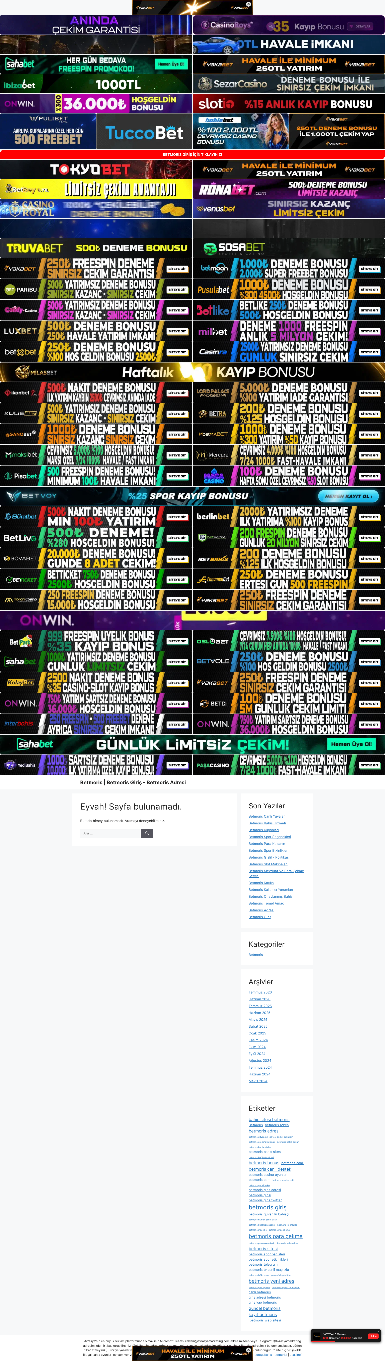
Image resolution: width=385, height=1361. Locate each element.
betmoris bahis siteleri (260, 1147)
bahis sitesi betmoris (269, 1119)
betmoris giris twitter (265, 1200)
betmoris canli (292, 1163)
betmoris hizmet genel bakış (263, 1219)
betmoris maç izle (258, 1230)
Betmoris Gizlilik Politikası (269, 857)
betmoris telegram (263, 1264)
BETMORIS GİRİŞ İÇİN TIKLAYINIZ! (192, 154)
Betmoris (256, 955)
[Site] (96, 268)
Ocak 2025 (257, 1033)
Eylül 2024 (257, 1054)
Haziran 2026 (260, 999)
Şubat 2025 (258, 1026)
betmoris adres (277, 1125)
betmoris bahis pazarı (288, 1142)
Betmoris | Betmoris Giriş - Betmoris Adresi (133, 782)
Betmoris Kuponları (264, 830)
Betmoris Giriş (260, 917)
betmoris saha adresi (288, 1243)
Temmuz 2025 (260, 1006)
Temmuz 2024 (260, 1067)
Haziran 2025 (259, 1013)
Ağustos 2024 (260, 1061)
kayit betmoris (263, 1314)
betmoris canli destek (270, 1169)
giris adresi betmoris (265, 1297)
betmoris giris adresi (265, 1190)
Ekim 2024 (257, 1047)
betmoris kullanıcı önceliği (262, 1225)
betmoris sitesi (263, 1248)
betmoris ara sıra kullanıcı (262, 1142)
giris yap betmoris (263, 1302)
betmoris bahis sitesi (265, 1152)
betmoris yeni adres (271, 1281)
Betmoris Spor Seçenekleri (270, 837)
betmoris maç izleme (279, 1230)
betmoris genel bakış (259, 1185)
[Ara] (147, 833)
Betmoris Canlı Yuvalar (267, 816)
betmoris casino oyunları (268, 1175)
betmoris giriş (268, 1207)
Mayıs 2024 (258, 1081)
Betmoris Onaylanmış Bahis (271, 896)
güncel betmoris (265, 1308)
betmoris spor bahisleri (267, 1254)
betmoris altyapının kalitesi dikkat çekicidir (271, 1137)
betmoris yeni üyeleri (259, 1287)
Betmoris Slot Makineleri (268, 864)
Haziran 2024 (260, 1074)
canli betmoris (260, 1292)
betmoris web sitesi (265, 1320)
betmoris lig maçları (287, 1225)
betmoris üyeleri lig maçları (286, 1287)
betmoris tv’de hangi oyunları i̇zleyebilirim (270, 1275)
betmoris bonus (264, 1162)
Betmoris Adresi (261, 910)
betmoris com (260, 1180)
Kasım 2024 (258, 1040)
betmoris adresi (264, 1130)
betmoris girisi (260, 1195)
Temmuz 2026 (260, 992)
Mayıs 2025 (258, 1020)
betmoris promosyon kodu (262, 1243)
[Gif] (192, 372)
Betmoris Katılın (261, 883)
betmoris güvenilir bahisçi (269, 1214)
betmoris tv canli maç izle (269, 1270)
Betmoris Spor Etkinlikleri (268, 850)
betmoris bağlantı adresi (261, 1157)
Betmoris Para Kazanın (267, 844)
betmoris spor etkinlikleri (268, 1259)
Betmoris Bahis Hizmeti (267, 823)
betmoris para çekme (276, 1236)
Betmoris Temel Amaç (266, 903)
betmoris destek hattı (283, 1180)
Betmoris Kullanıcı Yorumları (271, 890)
